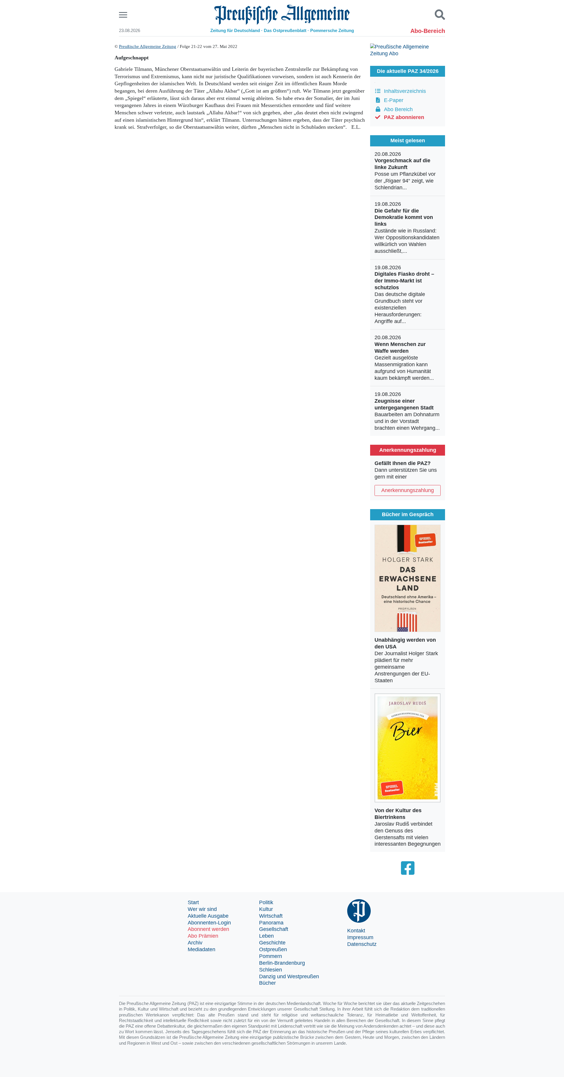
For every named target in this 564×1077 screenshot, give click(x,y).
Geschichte (272, 943)
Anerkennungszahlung (407, 490)
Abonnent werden (208, 929)
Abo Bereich (397, 109)
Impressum (360, 937)
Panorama (271, 923)
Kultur (266, 909)
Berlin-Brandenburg (282, 963)
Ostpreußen (273, 949)
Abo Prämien (203, 936)
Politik (266, 902)
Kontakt (356, 931)
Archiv (195, 943)
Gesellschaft (273, 929)
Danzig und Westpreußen (289, 976)
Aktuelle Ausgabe (208, 916)
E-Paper (392, 100)
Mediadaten (201, 949)
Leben (266, 936)
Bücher (267, 983)
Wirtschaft (271, 916)
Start (193, 902)
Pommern (270, 956)
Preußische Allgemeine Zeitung (147, 46)
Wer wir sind (202, 909)
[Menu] (124, 15)
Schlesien (270, 970)
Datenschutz (362, 944)
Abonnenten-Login (209, 923)
